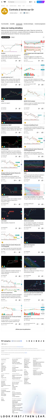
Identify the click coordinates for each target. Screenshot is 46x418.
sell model (4, 220)
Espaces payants (27, 383)
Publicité (34, 370)
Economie (3, 381)
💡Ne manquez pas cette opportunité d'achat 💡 (33, 54)
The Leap (14, 371)
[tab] (5, 37)
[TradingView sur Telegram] (39, 341)
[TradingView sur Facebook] (29, 341)
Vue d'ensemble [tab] (5, 23)
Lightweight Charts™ (37, 363)
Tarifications (14, 361)
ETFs (2, 364)
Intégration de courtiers (37, 371)
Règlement (26, 366)
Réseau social (26, 359)
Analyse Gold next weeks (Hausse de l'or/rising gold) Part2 (33, 149)
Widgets (34, 360)
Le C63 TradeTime (15, 396)
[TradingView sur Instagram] (34, 341)
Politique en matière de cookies (16, 406)
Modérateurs (26, 367)
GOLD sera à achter (29, 220)
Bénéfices (3, 382)
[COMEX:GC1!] (25, 51)
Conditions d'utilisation (16, 400)
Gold (25, 173)
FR (31, 2)
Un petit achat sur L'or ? (7, 77)
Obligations (3, 366)
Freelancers (26, 382)
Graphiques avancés (37, 364)
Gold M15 (3, 268)
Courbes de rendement (5, 391)
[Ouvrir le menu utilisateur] (35, 2)
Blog (13, 385)
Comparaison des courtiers (17, 370)
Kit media (14, 389)
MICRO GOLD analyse (29, 101)
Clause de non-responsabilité (15, 402)
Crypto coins (3, 367)
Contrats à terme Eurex (16, 377)
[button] (43, 37)
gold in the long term (29, 244)
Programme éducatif (37, 374)
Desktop (2, 400)
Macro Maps (3, 394)
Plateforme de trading (37, 365)
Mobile (2, 399)
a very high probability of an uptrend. (33, 197)
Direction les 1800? (6, 125)
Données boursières (16, 362)
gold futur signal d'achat (30, 268)
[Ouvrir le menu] (2, 2)
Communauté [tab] (19, 23)
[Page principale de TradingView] (5, 2)
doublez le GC (4, 197)
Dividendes (3, 384)
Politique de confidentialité (17, 403)
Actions (2, 363)
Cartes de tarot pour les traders (16, 395)
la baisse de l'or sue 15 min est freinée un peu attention (11, 317)
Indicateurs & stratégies (26, 379)
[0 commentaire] (16, 61)
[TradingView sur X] (27, 341)
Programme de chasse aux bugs (17, 411)
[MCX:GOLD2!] (2, 51)
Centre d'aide (14, 386)
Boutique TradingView (16, 392)
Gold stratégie (5, 149)
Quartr (26, 352)
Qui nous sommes (15, 382)
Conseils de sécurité (16, 408)
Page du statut (15, 412)
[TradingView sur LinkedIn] (36, 341)
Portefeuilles (3, 390)
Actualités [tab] (12, 23)
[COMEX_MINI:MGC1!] (25, 98)
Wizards (25, 380)
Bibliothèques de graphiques (38, 362)
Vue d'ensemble (15, 367)
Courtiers (14, 368)
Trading (25, 371)
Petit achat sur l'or (28, 77)
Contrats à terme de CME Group (17, 376)
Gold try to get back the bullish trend (33, 292)
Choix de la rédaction (26, 374)
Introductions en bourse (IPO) (5, 386)
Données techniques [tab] (28, 23)
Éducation (26, 372)
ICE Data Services (20, 346)
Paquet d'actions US (16, 378)
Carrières (14, 387)
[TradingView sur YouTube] (31, 341)
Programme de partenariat (38, 373)
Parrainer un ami (27, 362)
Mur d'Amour (26, 361)
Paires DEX (3, 370)
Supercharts (3, 359)
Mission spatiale (15, 383)
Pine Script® (3, 395)
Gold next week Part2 (6, 292)
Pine (2, 371)
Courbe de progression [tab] (40, 23)
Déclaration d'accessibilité (17, 407)
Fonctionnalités (15, 359)
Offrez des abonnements (17, 363)
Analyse (3, 53)
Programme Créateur (26, 364)
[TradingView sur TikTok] (41, 341)
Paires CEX (3, 368)
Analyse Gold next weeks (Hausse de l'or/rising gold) (10, 245)
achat (2, 101)
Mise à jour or (27, 316)
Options (2, 392)
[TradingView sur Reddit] (43, 341)
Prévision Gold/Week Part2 (31, 125)
